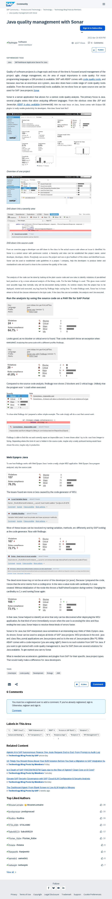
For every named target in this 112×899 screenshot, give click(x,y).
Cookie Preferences (92, 894)
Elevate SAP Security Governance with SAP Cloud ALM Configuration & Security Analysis (48, 778)
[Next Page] (58, 739)
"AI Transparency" (34, 735)
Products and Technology (31, 10)
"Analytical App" (59, 735)
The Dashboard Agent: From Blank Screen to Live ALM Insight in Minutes (41, 787)
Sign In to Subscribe (92, 28)
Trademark (66, 894)
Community (22, 4)
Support (77, 894)
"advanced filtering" (15, 735)
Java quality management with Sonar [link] (23, 13)
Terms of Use (25, 894)
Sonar (36, 90)
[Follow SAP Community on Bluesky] (53, 888)
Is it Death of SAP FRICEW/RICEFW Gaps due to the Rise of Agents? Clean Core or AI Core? (50, 770)
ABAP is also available (28, 104)
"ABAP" (50, 730)
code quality (24, 673)
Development (38, 673)
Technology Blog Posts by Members (67, 10)
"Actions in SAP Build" (66, 730)
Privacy (14, 894)
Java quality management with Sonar (45, 22)
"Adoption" (83, 730)
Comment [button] (98, 684)
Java (9, 62)
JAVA (58, 673)
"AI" (47, 735)
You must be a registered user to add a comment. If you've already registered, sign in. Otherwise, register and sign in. (52, 704)
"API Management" (90, 735)
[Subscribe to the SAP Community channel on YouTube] (58, 888)
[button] (94, 50)
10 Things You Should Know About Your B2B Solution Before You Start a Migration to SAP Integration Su (56, 761)
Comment (16, 710)
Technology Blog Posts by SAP (23, 755)
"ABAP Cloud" (18, 730)
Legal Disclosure (51, 894)
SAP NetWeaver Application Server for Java (31, 62)
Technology (47, 10)
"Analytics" (74, 735)
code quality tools (92, 79)
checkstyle (12, 673)
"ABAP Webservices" (35, 730)
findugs (50, 673)
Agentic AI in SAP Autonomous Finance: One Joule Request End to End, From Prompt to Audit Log (53, 752)
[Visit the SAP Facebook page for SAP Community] (49, 888)
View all (10, 872)
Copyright (37, 894)
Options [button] (81, 32)
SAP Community (13, 10)
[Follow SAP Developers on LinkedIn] (63, 888)
